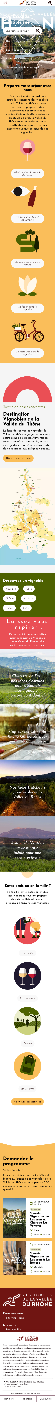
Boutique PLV (13, 1329)
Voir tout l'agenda (12, 1170)
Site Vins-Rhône (15, 1318)
